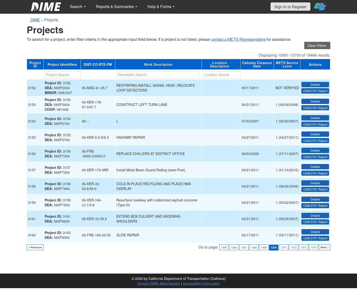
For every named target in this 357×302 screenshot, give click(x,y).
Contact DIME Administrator (158, 283)
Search (76, 6)
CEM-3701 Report (315, 91)
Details (315, 84)
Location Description (219, 64)
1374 (313, 247)
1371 (284, 247)
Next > (325, 247)
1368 (254, 247)
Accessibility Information (201, 283)
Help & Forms (159, 6)
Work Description (158, 64)
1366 (234, 247)
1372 (294, 247)
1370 (274, 247)
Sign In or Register (290, 6)
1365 (224, 247)
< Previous (35, 247)
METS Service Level (287, 64)
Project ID (35, 64)
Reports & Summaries (115, 6)
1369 (264, 247)
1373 (303, 247)
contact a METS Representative (238, 39)
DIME (35, 20)
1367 (244, 247)
